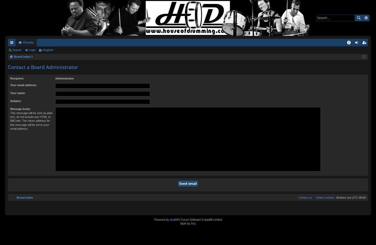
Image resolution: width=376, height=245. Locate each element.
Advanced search (365, 18)
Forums (28, 42)
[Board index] (188, 18)
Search (358, 18)
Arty (193, 223)
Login (32, 50)
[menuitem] (324, 197)
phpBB (174, 219)
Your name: (18, 93)
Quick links (13, 43)
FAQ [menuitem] (350, 43)
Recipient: (17, 78)
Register (48, 50)
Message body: (20, 108)
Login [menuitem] (357, 43)
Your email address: (23, 85)
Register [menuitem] (365, 43)
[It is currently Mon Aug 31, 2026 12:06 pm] (364, 56)
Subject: (15, 101)
